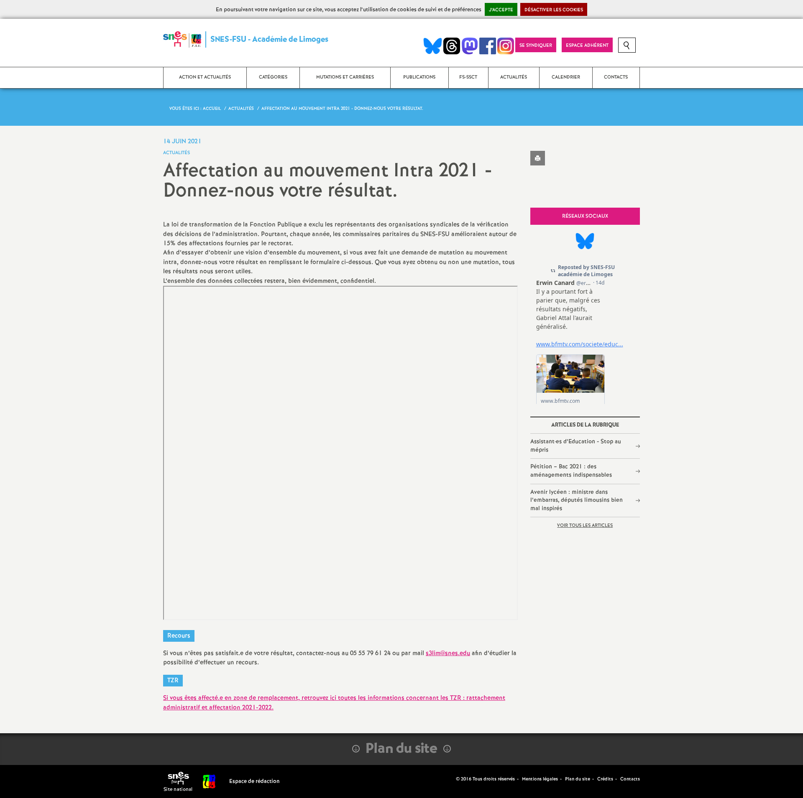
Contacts (630, 779)
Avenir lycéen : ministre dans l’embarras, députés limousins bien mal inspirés (576, 500)
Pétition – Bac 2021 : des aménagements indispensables (571, 471)
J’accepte (501, 10)
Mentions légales (540, 779)
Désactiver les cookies (553, 10)
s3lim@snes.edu (448, 653)
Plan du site (577, 779)
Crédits (605, 779)
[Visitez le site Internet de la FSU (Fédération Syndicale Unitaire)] (209, 781)
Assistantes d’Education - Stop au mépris (575, 445)
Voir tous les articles (585, 525)
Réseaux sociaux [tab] (585, 216)
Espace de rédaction (254, 781)
